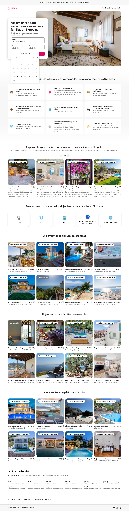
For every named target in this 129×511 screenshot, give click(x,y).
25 (17, 77)
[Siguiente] (68, 155)
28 (29, 77)
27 (25, 77)
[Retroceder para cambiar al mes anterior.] (14, 53)
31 (14, 80)
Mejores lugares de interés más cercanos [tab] (55, 475)
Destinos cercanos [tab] (13, 475)
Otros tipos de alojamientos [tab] (31, 475)
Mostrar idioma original (82, 2)
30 (36, 77)
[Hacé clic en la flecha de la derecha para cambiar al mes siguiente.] (36, 53)
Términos (32, 508)
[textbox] (19, 48)
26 (21, 77)
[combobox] (27, 41)
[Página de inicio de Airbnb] (12, 8)
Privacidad (24, 508)
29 (32, 77)
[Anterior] (61, 155)
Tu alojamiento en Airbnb (111, 8)
